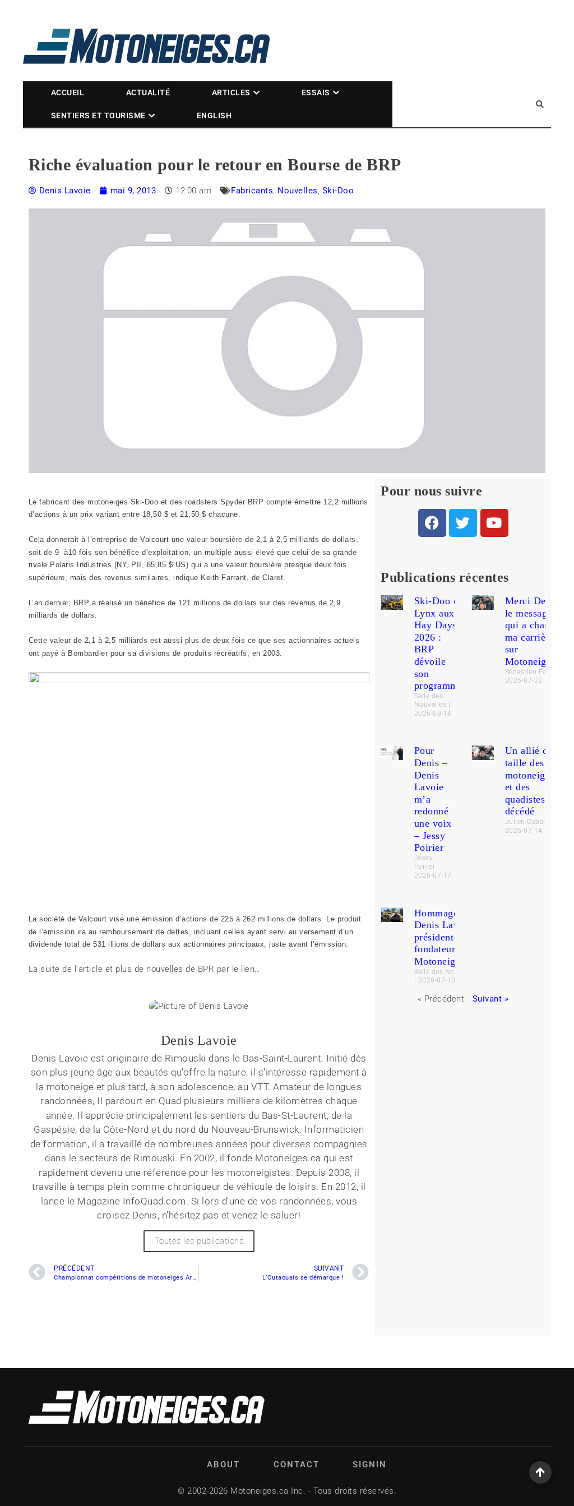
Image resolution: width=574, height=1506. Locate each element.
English (214, 115)
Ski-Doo (338, 191)
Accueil (68, 92)
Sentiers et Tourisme (98, 115)
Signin (370, 1464)
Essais (316, 92)
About (223, 1464)
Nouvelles (297, 191)
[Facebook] (432, 523)
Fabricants (252, 191)
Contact (297, 1464)
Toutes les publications (199, 1241)
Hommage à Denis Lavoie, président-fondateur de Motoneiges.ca (446, 937)
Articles (231, 92)
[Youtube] (494, 523)
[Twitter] (463, 523)
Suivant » (491, 999)
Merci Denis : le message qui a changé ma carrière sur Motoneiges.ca (536, 631)
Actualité (148, 92)
